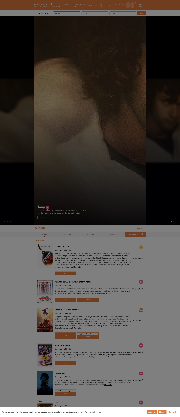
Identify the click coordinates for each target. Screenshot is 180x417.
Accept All (152, 412)
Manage (162, 412)
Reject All (172, 412)
